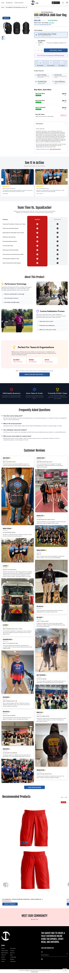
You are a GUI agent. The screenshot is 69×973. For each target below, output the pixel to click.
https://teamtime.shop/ (55, 149)
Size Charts (13, 948)
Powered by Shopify (34, 971)
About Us (12, 952)
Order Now (12, 961)
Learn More (51, 22)
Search (3, 948)
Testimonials (13, 957)
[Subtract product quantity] (35, 50)
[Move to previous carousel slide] (62, 797)
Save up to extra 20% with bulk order (42, 24)
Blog (11, 955)
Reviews (12, 959)
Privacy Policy (4, 950)
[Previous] (2, 179)
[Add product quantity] (41, 50)
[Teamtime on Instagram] (42, 959)
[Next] (66, 179)
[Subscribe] (66, 954)
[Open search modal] (63, 3)
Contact (12, 950)
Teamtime (27, 970)
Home (2, 7)
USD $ (56, 2)
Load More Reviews (34, 787)
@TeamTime (34, 919)
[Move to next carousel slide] (65, 797)
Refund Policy (4, 952)
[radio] (51, 35)
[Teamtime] (34, 3)
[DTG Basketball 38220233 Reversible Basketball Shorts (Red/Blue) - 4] (34, 849)
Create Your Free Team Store (34, 374)
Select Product (9, 904)
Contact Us (63, 115)
